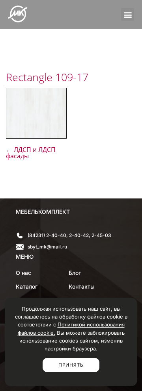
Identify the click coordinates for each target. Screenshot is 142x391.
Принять (71, 365)
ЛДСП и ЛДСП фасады (31, 152)
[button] (127, 14)
